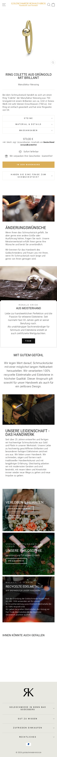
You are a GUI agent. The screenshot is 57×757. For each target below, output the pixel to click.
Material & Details (28, 124)
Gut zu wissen (28, 719)
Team (28, 341)
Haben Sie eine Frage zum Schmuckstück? (28, 176)
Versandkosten (23, 142)
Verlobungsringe (19, 509)
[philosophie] (28, 554)
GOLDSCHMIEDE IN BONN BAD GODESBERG (28, 708)
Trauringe (15, 515)
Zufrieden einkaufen (27, 728)
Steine (28, 118)
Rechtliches (27, 737)
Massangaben (28, 130)
